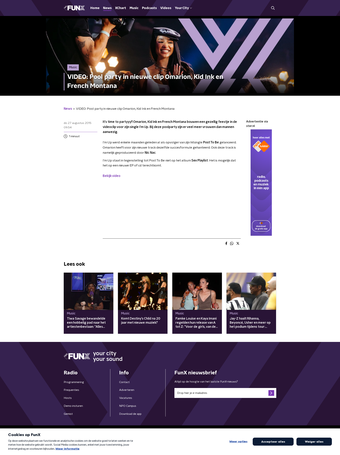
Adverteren (126, 390)
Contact (124, 382)
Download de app (130, 413)
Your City (182, 8)
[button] (272, 8)
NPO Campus (127, 405)
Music (134, 8)
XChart (120, 8)
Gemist (68, 413)
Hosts (68, 398)
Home (95, 8)
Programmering (74, 382)
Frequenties (71, 390)
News (107, 8)
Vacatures (125, 398)
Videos (165, 8)
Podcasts (149, 8)
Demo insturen (73, 405)
